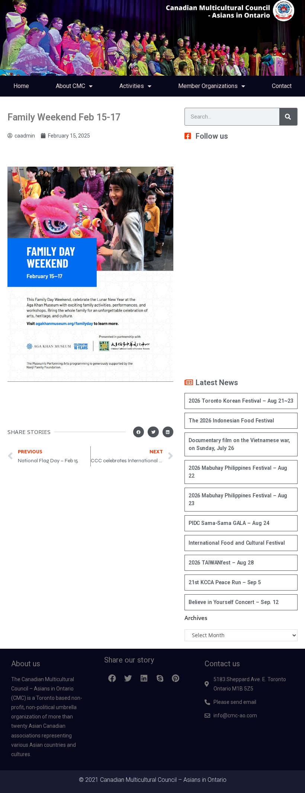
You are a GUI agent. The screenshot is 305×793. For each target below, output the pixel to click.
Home (21, 85)
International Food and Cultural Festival (237, 543)
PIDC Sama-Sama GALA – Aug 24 (229, 523)
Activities (131, 85)
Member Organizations (208, 85)
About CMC (70, 85)
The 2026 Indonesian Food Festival (231, 421)
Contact (282, 85)
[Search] (288, 116)
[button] (138, 432)
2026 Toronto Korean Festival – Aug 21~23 (241, 401)
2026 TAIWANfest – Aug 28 (221, 563)
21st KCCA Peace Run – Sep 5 (225, 582)
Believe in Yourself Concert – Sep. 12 (234, 602)
